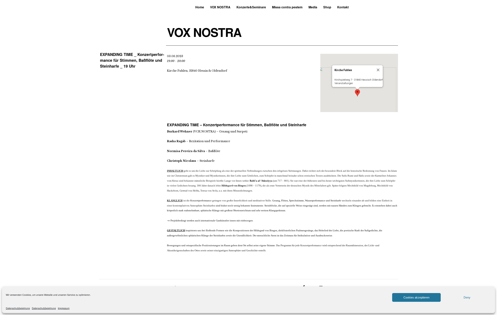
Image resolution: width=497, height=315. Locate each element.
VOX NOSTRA (220, 7)
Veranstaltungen (344, 83)
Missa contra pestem (287, 7)
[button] (357, 93)
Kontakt (343, 7)
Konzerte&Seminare (251, 7)
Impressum (64, 308)
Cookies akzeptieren (416, 297)
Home (199, 7)
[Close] (378, 70)
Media (312, 7)
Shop (327, 7)
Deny (467, 297)
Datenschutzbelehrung (18, 308)
